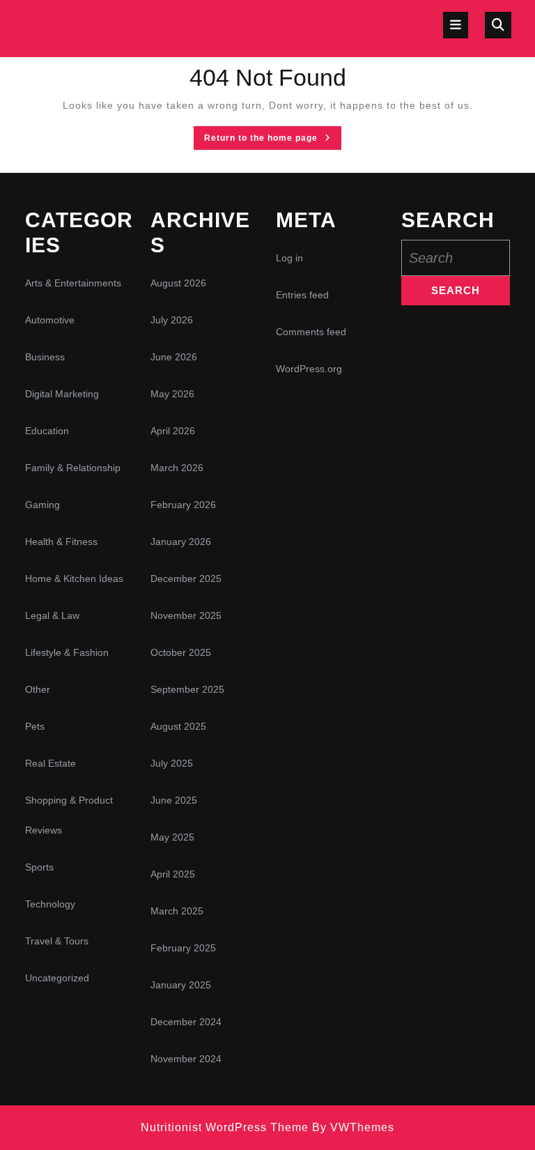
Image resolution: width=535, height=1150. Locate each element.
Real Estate (50, 763)
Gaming (42, 504)
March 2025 (176, 911)
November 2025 (186, 615)
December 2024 (186, 1021)
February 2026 (183, 504)
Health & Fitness (61, 541)
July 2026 (171, 319)
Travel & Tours (56, 940)
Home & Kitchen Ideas (74, 578)
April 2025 (172, 874)
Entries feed (302, 294)
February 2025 (183, 947)
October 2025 (180, 652)
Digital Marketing (62, 393)
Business (45, 356)
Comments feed (311, 331)
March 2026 (176, 467)
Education (47, 430)
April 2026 (172, 430)
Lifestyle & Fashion (67, 652)
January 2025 (180, 984)
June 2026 (173, 356)
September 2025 (187, 689)
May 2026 (172, 393)
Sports (39, 867)
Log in (289, 257)
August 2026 (178, 283)
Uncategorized (57, 977)
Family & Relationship (73, 467)
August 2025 (178, 726)
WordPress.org (309, 368)
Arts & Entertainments (73, 283)
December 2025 (186, 578)
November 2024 (186, 1058)
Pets (35, 726)
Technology (50, 904)
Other (37, 689)
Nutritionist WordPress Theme (225, 1127)
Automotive (50, 319)
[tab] (455, 25)
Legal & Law (52, 615)
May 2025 (172, 837)
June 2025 (173, 800)
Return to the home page (272, 140)
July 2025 (171, 763)
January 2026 (180, 541)
